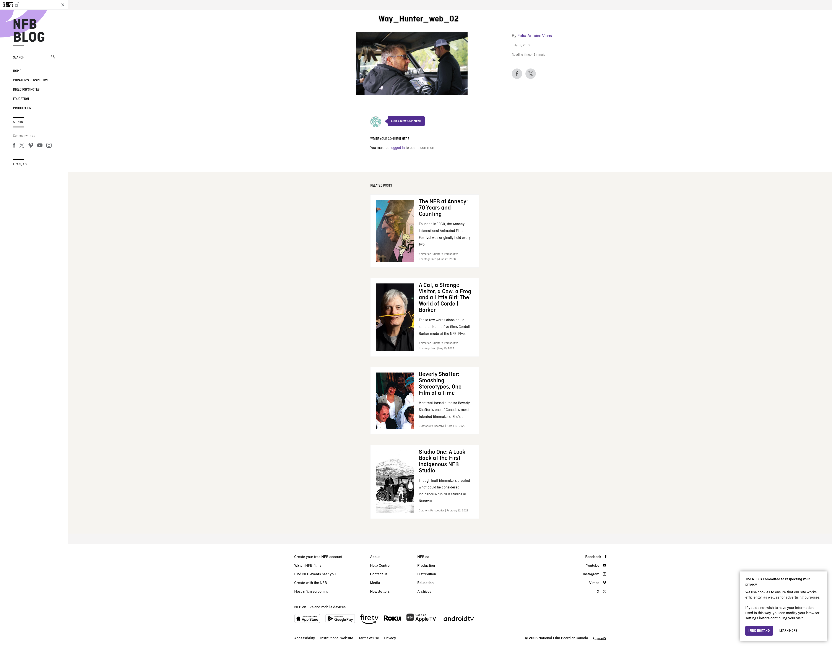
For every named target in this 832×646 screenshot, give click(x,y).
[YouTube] (39, 146)
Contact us (378, 574)
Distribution (426, 574)
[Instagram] (49, 146)
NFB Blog (29, 31)
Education (21, 99)
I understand (759, 631)
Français (20, 164)
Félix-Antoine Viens (534, 35)
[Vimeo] (30, 146)
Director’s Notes (26, 89)
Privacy (390, 638)
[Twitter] (21, 146)
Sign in (18, 122)
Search (18, 57)
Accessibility (304, 638)
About (375, 557)
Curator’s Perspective (31, 80)
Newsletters (380, 591)
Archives (424, 591)
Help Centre (380, 565)
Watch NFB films (307, 565)
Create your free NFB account (318, 557)
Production (22, 108)
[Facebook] (14, 146)
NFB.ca (423, 557)
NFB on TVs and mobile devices (320, 607)
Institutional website (336, 638)
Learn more (788, 631)
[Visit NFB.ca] (28, 4)
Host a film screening (311, 591)
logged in (397, 148)
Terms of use (368, 638)
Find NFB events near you (315, 574)
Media (375, 583)
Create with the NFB (310, 583)
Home (17, 71)
